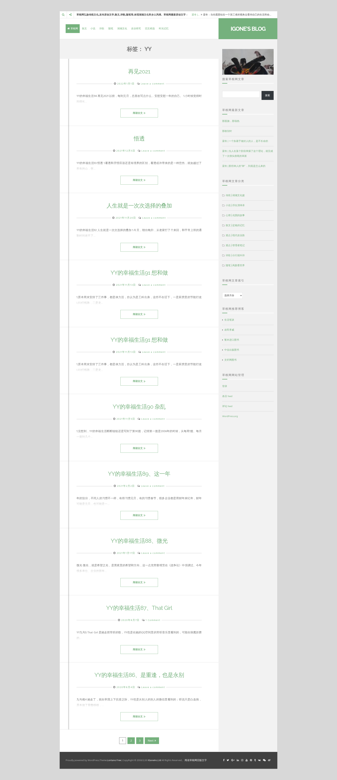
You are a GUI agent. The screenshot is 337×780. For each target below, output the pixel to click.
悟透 (139, 138)
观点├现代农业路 (235, 235)
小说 (92, 29)
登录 (224, 386)
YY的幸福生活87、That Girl (139, 608)
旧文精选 (150, 29)
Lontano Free (114, 760)
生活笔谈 (229, 320)
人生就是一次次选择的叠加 (139, 205)
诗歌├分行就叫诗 (235, 255)
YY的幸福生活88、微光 (139, 541)
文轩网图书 (230, 360)
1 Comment (153, 620)
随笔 (110, 29)
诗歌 (101, 29)
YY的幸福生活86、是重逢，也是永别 (139, 675)
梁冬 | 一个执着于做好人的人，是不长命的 (245, 141)
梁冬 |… (195, 15)
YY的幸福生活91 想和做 (139, 272)
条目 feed (227, 396)
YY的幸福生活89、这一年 (139, 473)
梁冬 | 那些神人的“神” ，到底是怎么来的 (243, 166)
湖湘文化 (122, 29)
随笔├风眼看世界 (235, 265)
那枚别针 (227, 131)
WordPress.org (230, 416)
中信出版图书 (231, 350)
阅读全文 (138, 113)
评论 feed (227, 406)
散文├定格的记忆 (235, 225)
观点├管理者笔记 (235, 245)
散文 (84, 29)
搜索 (267, 95)
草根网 (74, 29)
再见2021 (139, 71)
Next (151, 740)
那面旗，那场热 (230, 121)
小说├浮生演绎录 (235, 205)
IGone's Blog (248, 28)
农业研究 (136, 29)
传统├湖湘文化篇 (235, 195)
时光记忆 (164, 29)
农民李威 (229, 330)
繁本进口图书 (231, 340)
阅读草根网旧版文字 (196, 760)
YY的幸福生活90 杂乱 (139, 406)
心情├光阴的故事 (235, 215)
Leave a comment (152, 84)
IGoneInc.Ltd (154, 760)
